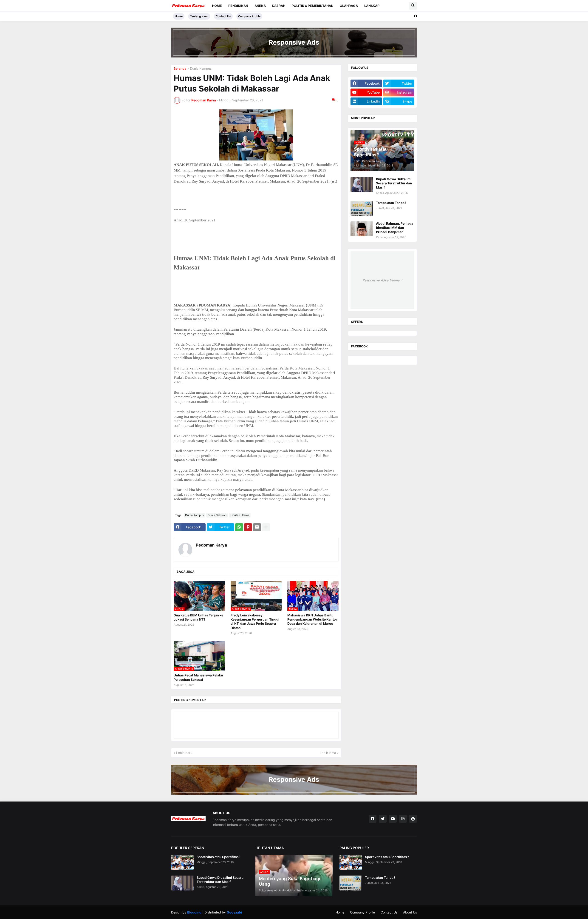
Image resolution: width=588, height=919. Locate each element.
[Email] (257, 527)
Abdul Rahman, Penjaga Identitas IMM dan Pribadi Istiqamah (394, 227)
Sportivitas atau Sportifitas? (218, 857)
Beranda (180, 68)
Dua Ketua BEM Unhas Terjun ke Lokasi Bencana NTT (198, 617)
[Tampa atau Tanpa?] (362, 208)
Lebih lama (328, 753)
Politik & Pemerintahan (312, 6)
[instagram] (403, 819)
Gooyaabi (234, 912)
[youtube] (393, 819)
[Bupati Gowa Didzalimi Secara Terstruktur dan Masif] (362, 184)
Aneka (260, 6)
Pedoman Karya (211, 545)
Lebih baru (184, 753)
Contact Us (223, 16)
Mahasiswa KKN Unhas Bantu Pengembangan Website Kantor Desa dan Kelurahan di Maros (312, 619)
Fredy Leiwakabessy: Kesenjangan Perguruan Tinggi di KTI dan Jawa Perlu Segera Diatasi (255, 621)
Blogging (194, 912)
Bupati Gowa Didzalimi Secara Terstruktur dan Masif (394, 183)
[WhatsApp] (239, 527)
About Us (410, 912)
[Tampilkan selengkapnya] (266, 527)
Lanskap (371, 6)
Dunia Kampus (201, 68)
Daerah (278, 6)
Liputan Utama (239, 515)
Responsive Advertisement (382, 280)
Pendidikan (238, 6)
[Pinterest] (248, 527)
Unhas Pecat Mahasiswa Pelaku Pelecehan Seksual (198, 677)
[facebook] (415, 16)
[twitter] (383, 819)
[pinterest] (413, 819)
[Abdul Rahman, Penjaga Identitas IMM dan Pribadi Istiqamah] (362, 228)
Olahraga (349, 6)
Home (217, 6)
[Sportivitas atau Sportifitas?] (182, 862)
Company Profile (249, 16)
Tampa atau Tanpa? (391, 203)
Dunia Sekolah (217, 515)
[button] (413, 6)
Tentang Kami (199, 16)
